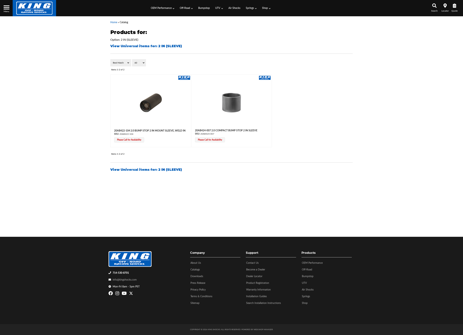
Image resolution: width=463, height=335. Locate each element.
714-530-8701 (121, 273)
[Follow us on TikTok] (134, 294)
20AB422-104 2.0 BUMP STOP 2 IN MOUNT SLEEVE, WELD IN (150, 131)
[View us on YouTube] (125, 294)
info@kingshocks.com (125, 280)
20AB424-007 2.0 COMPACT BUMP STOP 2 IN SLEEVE (226, 130)
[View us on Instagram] (117, 294)
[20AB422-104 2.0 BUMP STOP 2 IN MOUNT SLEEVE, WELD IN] (151, 102)
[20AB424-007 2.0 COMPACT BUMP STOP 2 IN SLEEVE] (231, 102)
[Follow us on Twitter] (131, 294)
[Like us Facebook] (111, 294)
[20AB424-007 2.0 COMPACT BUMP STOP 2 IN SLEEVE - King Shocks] (265, 77)
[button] (162, 8)
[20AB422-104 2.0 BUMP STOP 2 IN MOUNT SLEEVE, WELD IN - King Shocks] (184, 77)
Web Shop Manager (263, 329)
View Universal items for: (146, 46)
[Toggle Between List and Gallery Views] (345, 62)
